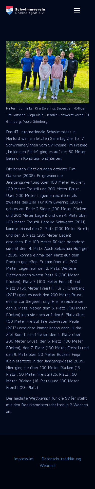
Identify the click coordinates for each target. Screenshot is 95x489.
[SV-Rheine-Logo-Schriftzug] (26, 10)
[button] (77, 10)
